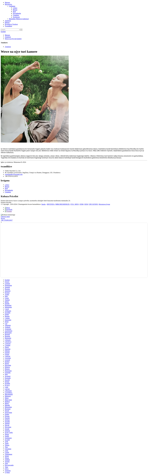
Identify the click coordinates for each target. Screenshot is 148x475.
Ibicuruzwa (8, 4)
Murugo (7, 2)
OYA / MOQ (74, 204)
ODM (81, 204)
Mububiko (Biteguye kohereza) (19, 19)
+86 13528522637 (7, 220)
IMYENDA (51, 204)
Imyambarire (17, 13)
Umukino (16, 15)
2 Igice (15, 8)
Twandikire (8, 26)
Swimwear (16, 17)
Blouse (15, 10)
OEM (86, 204)
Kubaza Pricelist (6, 202)
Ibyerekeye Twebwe (11, 24)
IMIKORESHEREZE (62, 204)
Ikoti (14, 11)
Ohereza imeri (5, 216)
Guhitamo (12, 6)
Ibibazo (7, 22)
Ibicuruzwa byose (104, 204)
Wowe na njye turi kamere (13, 39)
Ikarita (43, 204)
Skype (3, 218)
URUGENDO (93, 204)
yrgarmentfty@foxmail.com (13, 174)
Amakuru (8, 20)
